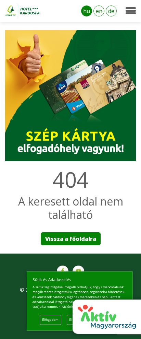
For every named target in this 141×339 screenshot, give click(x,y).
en (99, 11)
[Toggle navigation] (131, 11)
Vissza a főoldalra (70, 239)
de (111, 11)
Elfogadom (50, 319)
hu (86, 11)
